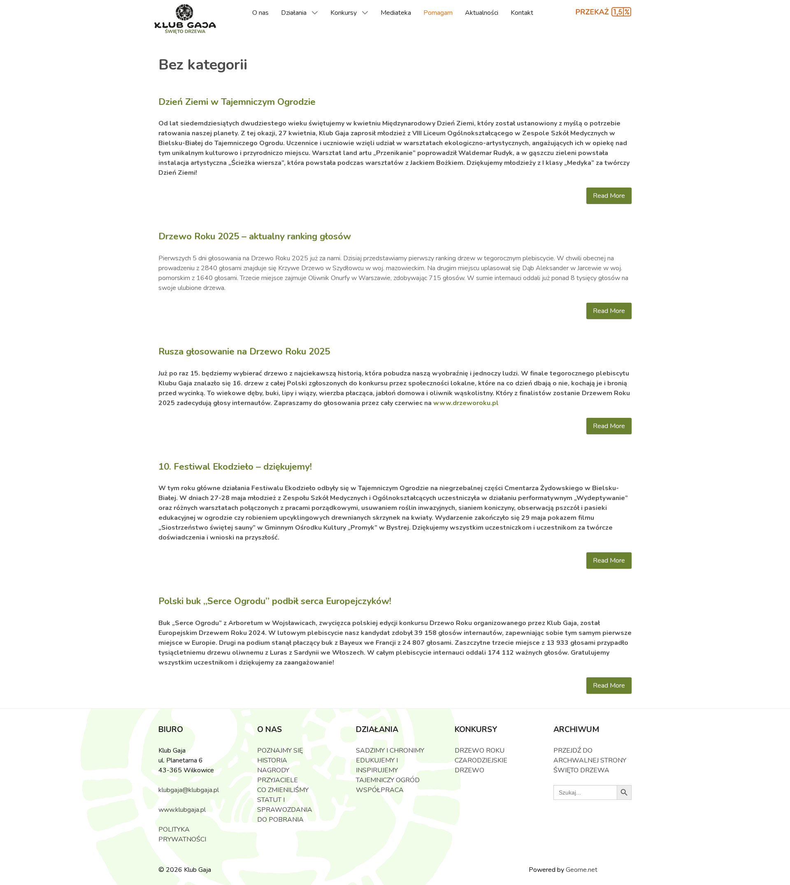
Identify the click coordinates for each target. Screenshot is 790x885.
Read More (609, 195)
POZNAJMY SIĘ (280, 750)
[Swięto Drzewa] (185, 19)
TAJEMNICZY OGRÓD (388, 780)
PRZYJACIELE (277, 780)
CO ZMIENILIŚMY (283, 790)
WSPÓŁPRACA (380, 790)
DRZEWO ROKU (479, 750)
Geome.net (581, 869)
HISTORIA (272, 760)
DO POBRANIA (280, 819)
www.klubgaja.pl (182, 809)
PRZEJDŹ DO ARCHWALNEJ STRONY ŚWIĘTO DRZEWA (589, 760)
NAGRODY (273, 770)
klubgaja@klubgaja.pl (188, 790)
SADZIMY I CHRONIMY (390, 750)
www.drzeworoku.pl (466, 403)
